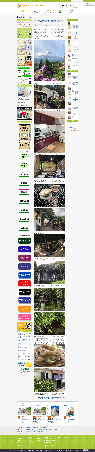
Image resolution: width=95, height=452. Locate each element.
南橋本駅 (52, 421)
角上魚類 (40, 180)
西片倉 (37, 429)
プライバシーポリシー (21, 440)
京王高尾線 (41, 431)
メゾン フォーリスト (22, 356)
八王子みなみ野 (53, 433)
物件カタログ (19, 445)
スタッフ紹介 (39, 437)
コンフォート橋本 (21, 353)
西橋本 (47, 429)
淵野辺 (40, 429)
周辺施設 (39, 438)
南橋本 (61, 419)
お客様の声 (39, 440)
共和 (30, 419)
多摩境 (45, 433)
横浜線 (27, 431)
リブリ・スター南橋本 (22, 342)
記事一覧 (41, 21)
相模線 (31, 431)
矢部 (52, 429)
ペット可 (29, 438)
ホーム (18, 437)
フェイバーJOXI (21, 347)
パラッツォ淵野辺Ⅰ (21, 405)
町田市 (44, 427)
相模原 (30, 429)
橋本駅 (68, 421)
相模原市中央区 (26, 419)
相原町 (33, 429)
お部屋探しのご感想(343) (72, 124)
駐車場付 (29, 440)
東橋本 (43, 429)
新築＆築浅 (30, 437)
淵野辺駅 (22, 421)
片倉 (57, 433)
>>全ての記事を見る (74, 128)
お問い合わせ (30, 445)
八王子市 (40, 427)
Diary (39, 27)
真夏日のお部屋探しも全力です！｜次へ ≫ (52, 21)
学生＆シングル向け (31, 442)
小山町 (55, 429)
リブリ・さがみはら (22, 344)
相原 (36, 433)
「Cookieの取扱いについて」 (69, 450)
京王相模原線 (35, 431)
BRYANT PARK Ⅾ (21, 336)
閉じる (86, 450)
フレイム (20, 359)
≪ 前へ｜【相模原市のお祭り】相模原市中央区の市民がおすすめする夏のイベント (49, 20)
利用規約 (19, 442)
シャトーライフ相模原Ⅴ (22, 339)
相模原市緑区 (72, 419)
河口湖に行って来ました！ (41, 25)
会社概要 (19, 438)
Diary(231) (69, 122)
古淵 (48, 433)
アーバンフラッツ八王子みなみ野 (24, 333)
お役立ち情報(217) (71, 127)
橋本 (75, 419)
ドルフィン (20, 350)
